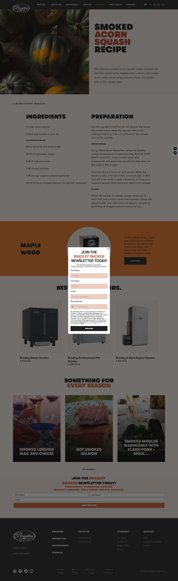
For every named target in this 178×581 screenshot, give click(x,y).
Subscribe (89, 328)
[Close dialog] (108, 249)
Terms (98, 323)
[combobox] (74, 306)
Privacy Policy (90, 323)
